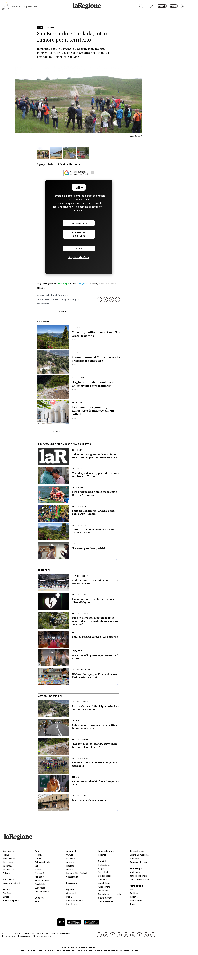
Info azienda (136, 900)
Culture (39, 897)
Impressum (29, 933)
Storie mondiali (42, 880)
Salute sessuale (105, 901)
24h (132, 889)
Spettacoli (71, 851)
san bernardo (43, 304)
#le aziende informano (140, 879)
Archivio (134, 893)
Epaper (173, 6)
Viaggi (101, 868)
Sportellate (40, 884)
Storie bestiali (104, 875)
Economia (71, 883)
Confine (7, 893)
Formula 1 (39, 873)
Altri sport (39, 876)
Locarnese (8, 862)
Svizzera (8, 879)
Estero (7, 889)
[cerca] (141, 6)
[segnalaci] (151, 6)
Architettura (104, 883)
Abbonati (162, 6)
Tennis (38, 869)
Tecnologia (103, 872)
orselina (57, 299)
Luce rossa (40, 887)
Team (132, 904)
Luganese (8, 866)
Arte (37, 901)
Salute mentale (105, 897)
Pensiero (70, 858)
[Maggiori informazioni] (92, 173)
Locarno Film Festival (76, 873)
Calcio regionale (42, 862)
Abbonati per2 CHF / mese (78, 234)
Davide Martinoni (70, 164)
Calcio (38, 858)
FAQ (46, 933)
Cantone (8, 851)
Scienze (70, 862)
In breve (134, 896)
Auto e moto (104, 886)
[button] (99, 934)
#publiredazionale (138, 875)
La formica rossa (74, 900)
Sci (36, 866)
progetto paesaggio (70, 299)
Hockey (38, 854)
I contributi (71, 904)
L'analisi (70, 896)
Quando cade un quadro (110, 894)
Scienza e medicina (139, 854)
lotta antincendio (44, 299)
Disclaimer (19, 933)
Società (70, 866)
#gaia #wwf (135, 872)
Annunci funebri (66, 933)
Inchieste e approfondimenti (106, 865)
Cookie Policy (25, 936)
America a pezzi (11, 900)
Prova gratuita (79, 223)
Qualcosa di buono (139, 862)
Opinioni (71, 889)
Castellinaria (72, 876)
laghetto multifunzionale (57, 295)
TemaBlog (135, 868)
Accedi (78, 248)
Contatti (39, 933)
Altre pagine (136, 885)
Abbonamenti (7, 933)
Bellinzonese (9, 858)
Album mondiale (42, 891)
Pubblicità (54, 933)
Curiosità (102, 879)
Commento (71, 893)
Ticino (6, 854)
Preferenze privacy (43, 936)
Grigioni (6, 873)
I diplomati (103, 890)
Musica (69, 869)
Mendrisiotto (9, 869)
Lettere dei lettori (106, 851)
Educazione (135, 858)
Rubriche (103, 861)
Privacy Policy (9, 936)
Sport (38, 851)
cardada (40, 295)
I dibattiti (102, 854)
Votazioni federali (11, 883)
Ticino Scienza (137, 851)
